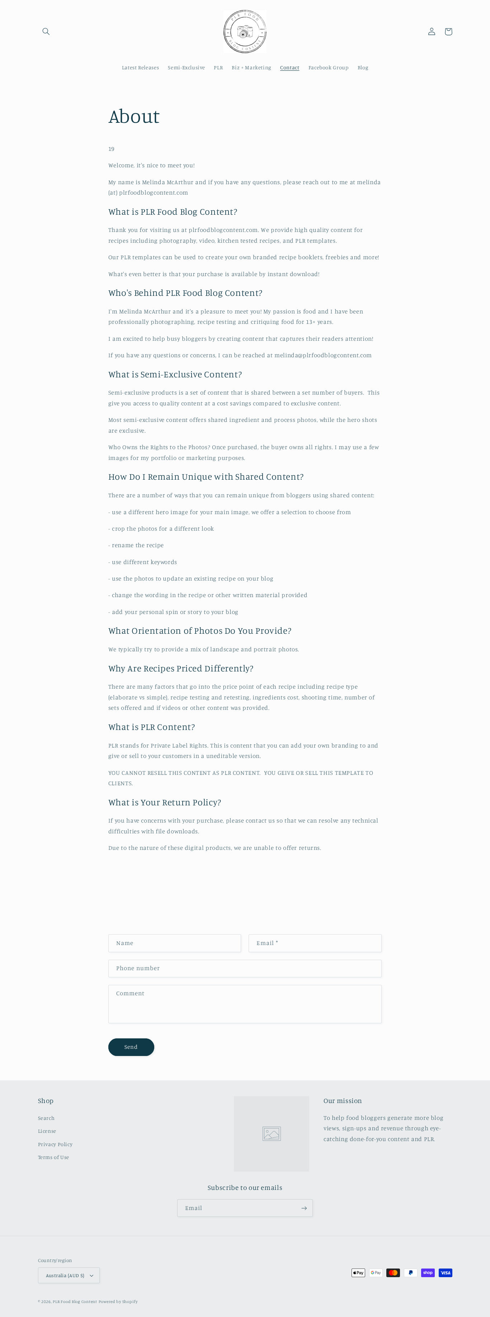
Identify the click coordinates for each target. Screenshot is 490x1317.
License (47, 1131)
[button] (46, 31)
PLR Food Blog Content (75, 1301)
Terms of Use (54, 1157)
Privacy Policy (55, 1144)
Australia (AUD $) (65, 1275)
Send (131, 1046)
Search (46, 1118)
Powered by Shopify (118, 1301)
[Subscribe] (304, 1208)
